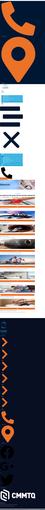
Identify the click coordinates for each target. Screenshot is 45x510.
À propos (3, 155)
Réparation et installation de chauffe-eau (8, 160)
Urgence (4, 163)
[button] (11, 128)
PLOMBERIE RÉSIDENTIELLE (4, 208)
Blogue (2, 164)
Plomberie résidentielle (6, 95)
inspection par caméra (6, 161)
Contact (2, 165)
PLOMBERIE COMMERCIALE (4, 222)
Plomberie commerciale (6, 96)
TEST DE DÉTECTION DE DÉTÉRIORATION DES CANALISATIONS (10, 252)
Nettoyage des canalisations (6, 162)
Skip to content (2, 0)
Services (2, 92)
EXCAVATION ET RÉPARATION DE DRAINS (7, 296)
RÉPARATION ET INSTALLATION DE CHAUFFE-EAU (8, 310)
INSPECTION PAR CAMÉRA (4, 236)
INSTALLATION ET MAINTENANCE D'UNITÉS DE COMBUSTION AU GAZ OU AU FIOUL (14, 268)
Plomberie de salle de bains (6, 97)
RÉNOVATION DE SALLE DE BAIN (5, 283)
